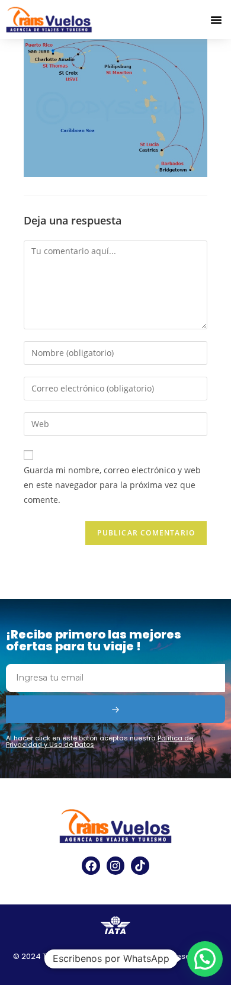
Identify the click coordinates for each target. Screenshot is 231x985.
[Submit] (115, 709)
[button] (216, 19)
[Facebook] (91, 865)
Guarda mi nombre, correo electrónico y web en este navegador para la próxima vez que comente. (112, 484)
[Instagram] (115, 865)
